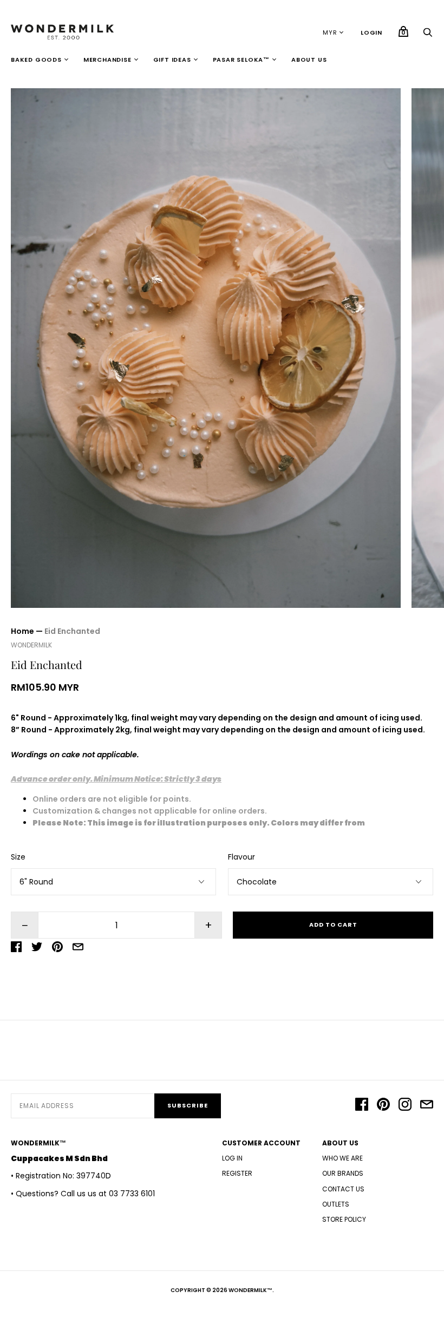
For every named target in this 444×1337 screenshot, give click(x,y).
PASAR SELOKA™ (241, 59)
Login (371, 32)
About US (309, 59)
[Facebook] (361, 1106)
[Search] (427, 35)
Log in (232, 1158)
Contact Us (343, 1189)
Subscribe (187, 1105)
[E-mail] (426, 1106)
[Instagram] (405, 1106)
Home (22, 631)
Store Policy (344, 1219)
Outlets (335, 1204)
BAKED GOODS (36, 59)
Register (237, 1173)
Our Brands (342, 1173)
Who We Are (342, 1158)
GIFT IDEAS (172, 59)
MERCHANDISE (107, 59)
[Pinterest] (383, 1106)
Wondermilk (31, 645)
